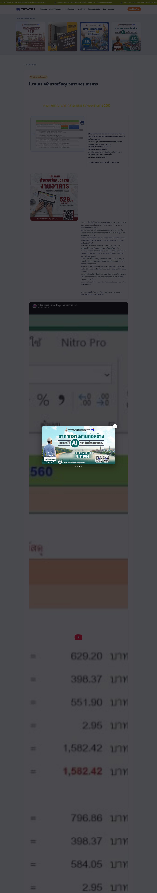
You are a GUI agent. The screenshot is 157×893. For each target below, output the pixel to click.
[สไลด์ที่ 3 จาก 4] (79, 466)
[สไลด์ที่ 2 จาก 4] (77, 466)
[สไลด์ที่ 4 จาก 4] (81, 466)
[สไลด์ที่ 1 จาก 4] (75, 466)
